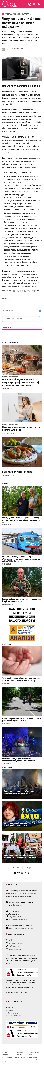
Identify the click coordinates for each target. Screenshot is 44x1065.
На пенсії (11, 1007)
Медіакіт (11, 940)
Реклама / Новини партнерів (18, 14)
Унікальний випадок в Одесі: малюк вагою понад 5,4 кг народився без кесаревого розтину (21, 679)
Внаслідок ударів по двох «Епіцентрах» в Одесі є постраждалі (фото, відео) (20, 792)
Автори (28, 867)
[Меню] (34, 4)
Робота (10, 1010)
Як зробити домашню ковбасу (17, 471)
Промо (9, 49)
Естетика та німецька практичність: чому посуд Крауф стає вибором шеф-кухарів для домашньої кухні (21, 382)
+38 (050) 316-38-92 (15, 946)
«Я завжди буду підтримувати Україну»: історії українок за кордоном (20, 824)
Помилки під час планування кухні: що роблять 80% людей (21, 428)
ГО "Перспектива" (14, 1016)
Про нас (16, 867)
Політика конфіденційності (7, 1053)
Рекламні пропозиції (15, 943)
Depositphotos (13, 1013)
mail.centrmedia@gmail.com (18, 919)
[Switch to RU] (39, 4)
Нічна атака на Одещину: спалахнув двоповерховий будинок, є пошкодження (18, 759)
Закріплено (29, 4)
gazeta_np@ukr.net (15, 949)
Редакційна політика (20, 1053)
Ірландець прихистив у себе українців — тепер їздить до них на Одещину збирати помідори (20, 519)
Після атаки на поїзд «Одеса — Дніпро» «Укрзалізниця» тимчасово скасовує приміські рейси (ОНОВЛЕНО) (21, 559)
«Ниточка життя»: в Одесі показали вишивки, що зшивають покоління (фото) (20, 856)
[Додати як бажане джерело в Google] (35, 291)
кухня (10, 299)
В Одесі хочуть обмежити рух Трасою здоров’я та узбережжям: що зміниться (21, 719)
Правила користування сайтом (34, 1053)
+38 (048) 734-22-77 (14, 917)
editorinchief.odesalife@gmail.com (20, 928)
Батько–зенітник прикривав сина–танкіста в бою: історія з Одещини (21, 600)
